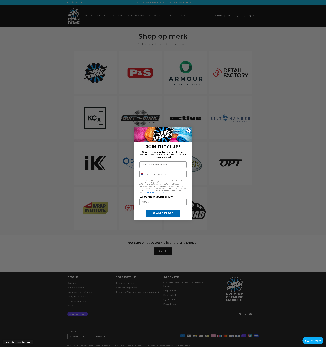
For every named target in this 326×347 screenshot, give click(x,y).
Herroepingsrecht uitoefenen (17, 342)
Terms (161, 192)
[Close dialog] (188, 130)
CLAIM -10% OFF (163, 213)
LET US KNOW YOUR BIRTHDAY (156, 197)
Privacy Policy (152, 192)
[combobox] (144, 174)
